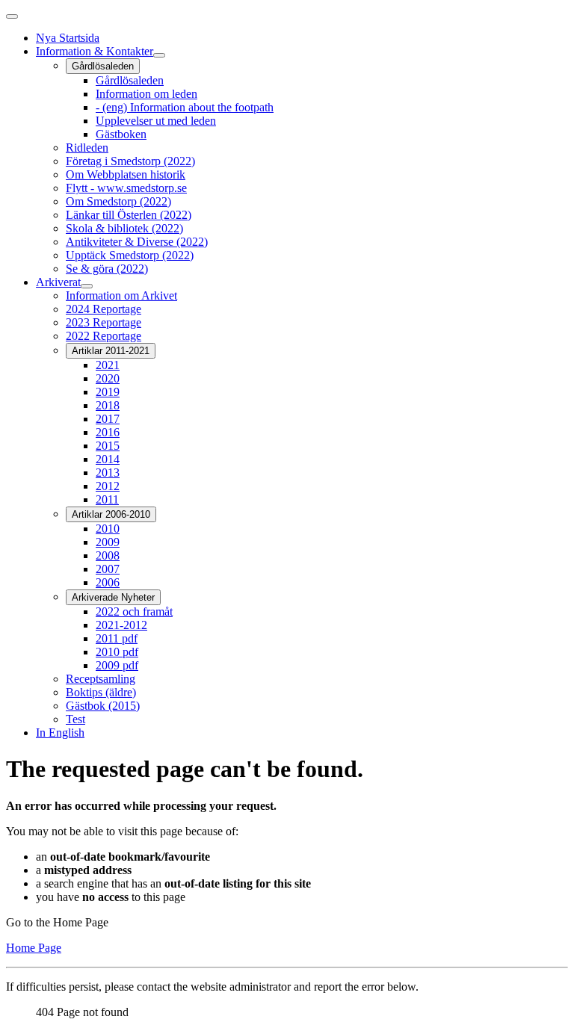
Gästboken (121, 134)
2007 (108, 569)
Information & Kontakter (94, 51)
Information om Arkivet (121, 295)
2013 (108, 472)
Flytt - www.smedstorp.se (126, 188)
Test (75, 719)
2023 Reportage (103, 322)
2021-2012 (121, 625)
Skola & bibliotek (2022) (124, 228)
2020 (108, 378)
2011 (107, 499)
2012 (108, 486)
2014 (108, 459)
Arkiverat (58, 282)
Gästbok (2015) (103, 705)
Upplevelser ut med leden (156, 120)
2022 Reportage (103, 335)
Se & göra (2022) (107, 268)
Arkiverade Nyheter (113, 597)
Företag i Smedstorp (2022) (130, 161)
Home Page (33, 947)
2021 (108, 365)
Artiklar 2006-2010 (111, 514)
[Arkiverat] (87, 286)
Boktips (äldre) (101, 692)
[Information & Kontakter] (159, 55)
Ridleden (87, 147)
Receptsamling (100, 678)
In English (60, 732)
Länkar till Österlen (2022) (128, 214)
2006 (108, 582)
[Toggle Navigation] (12, 16)
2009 (108, 542)
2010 (108, 528)
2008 (108, 555)
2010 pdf (117, 651)
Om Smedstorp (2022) (118, 201)
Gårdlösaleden (103, 66)
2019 (108, 392)
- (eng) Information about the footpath (185, 107)
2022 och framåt (134, 611)
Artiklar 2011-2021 (110, 350)
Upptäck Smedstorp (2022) (130, 255)
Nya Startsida (67, 37)
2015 (108, 445)
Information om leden (146, 93)
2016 (108, 432)
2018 (108, 405)
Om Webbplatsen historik (125, 174)
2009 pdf (117, 665)
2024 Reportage (103, 309)
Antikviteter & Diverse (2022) (137, 241)
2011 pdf (117, 638)
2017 (108, 418)
